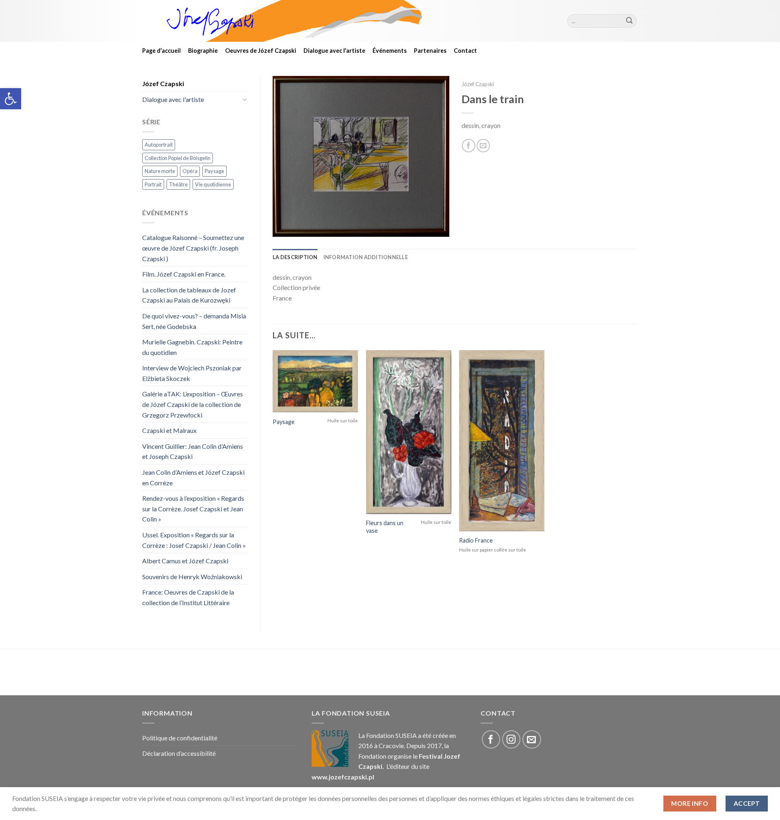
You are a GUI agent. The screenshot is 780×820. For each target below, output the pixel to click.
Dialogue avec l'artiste (173, 99)
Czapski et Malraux (169, 430)
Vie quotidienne (213, 184)
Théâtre (178, 184)
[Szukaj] (629, 21)
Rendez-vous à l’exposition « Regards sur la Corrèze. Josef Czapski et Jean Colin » (193, 508)
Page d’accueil (161, 50)
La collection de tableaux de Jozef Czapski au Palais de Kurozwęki (189, 295)
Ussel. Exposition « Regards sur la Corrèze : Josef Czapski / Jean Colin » (194, 540)
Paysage (214, 171)
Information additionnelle (365, 257)
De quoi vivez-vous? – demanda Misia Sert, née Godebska (194, 321)
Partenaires (430, 50)
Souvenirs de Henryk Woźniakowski (192, 576)
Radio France (476, 540)
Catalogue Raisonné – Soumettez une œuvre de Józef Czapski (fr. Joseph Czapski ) (193, 248)
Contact (465, 50)
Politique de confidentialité (179, 738)
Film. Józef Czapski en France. (183, 274)
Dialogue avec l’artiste (334, 50)
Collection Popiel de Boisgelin (177, 158)
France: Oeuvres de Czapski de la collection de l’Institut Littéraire (188, 597)
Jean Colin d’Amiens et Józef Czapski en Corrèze (193, 477)
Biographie (203, 50)
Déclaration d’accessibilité (179, 753)
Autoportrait (159, 144)
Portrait (153, 184)
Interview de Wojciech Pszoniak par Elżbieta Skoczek (192, 373)
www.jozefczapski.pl (343, 777)
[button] (10, 98)
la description (295, 257)
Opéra (189, 171)
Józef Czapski (163, 83)
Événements (390, 50)
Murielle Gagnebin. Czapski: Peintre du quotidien (192, 347)
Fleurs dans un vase (384, 526)
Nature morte (160, 171)
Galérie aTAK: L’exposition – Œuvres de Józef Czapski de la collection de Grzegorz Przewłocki (192, 404)
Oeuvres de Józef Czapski (260, 50)
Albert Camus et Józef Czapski (185, 561)
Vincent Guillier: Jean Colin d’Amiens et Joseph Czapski (192, 451)
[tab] (295, 257)
